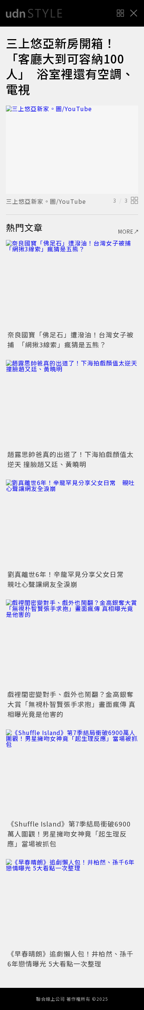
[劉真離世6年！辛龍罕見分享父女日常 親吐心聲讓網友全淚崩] (72, 524)
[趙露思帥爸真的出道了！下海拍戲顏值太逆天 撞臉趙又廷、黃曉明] (72, 404)
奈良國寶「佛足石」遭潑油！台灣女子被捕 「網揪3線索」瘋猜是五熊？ (70, 339)
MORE (126, 231)
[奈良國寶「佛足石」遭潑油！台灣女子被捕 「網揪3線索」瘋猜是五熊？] (72, 284)
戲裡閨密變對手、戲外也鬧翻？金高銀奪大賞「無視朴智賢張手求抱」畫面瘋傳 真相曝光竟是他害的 (71, 704)
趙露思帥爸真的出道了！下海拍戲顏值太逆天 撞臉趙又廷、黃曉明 (70, 459)
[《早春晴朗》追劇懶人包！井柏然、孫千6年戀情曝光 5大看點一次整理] (72, 903)
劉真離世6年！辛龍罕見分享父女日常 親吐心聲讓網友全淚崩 (69, 579)
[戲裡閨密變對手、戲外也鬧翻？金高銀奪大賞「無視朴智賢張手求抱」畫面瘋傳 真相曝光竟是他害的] (72, 644)
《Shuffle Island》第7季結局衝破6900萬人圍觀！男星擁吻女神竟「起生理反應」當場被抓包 (69, 833)
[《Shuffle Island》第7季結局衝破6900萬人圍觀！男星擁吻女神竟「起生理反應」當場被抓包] (72, 773)
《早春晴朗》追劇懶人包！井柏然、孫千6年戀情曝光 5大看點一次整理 (70, 958)
